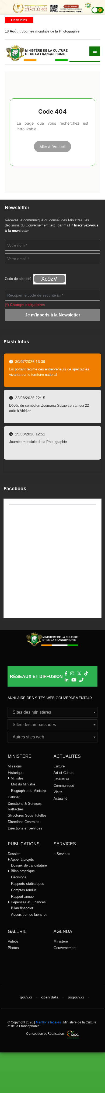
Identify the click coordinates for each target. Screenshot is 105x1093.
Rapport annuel (22, 896)
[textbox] (52, 712)
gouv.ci (26, 997)
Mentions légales (48, 1022)
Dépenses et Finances (28, 902)
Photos (13, 948)
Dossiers (15, 854)
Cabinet (14, 797)
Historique (15, 773)
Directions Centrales (23, 822)
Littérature (61, 779)
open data (49, 997)
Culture (59, 766)
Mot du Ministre (23, 784)
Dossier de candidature (29, 865)
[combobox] (52, 712)
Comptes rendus (24, 890)
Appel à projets (22, 859)
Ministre (16, 778)
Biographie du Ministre (28, 791)
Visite (58, 792)
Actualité (60, 798)
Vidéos (13, 941)
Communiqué (64, 786)
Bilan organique (22, 871)
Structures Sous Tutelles (27, 815)
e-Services (62, 854)
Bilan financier (22, 908)
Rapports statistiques (27, 884)
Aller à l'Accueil (52, 146)
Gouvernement (65, 948)
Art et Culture (64, 773)
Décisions (18, 877)
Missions (15, 766)
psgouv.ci (76, 997)
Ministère (61, 941)
